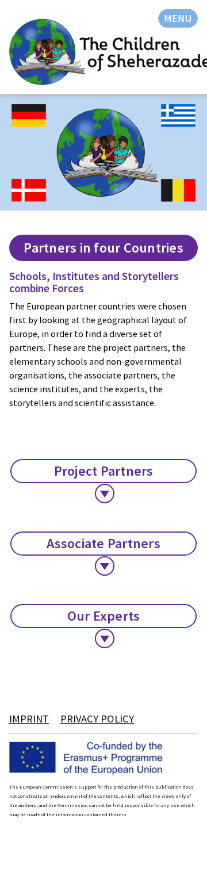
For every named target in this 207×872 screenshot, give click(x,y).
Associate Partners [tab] (103, 543)
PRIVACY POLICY (97, 718)
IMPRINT (29, 718)
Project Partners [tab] (104, 471)
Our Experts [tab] (103, 616)
